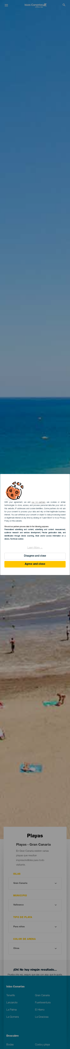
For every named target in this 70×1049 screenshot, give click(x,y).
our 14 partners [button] (38, 502)
